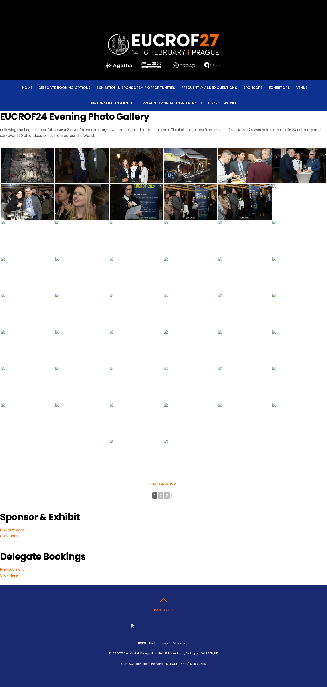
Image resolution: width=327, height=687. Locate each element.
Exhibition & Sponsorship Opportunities (136, 87)
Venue (301, 87)
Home (27, 87)
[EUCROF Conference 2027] (163, 50)
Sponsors (253, 87)
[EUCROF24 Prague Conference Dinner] (299, 348)
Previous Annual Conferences (172, 103)
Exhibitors (279, 87)
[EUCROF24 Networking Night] (27, 165)
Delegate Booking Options (65, 87)
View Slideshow (163, 484)
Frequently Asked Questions (209, 87)
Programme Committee (114, 103)
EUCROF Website (223, 103)
